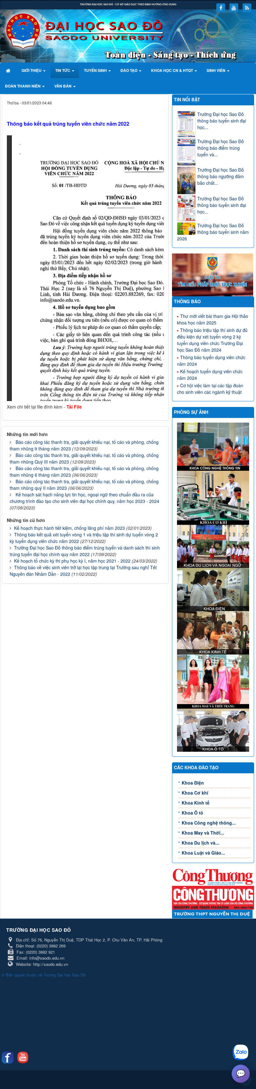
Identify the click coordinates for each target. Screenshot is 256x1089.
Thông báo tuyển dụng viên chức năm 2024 (211, 360)
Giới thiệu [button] (32, 70)
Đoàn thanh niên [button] (23, 86)
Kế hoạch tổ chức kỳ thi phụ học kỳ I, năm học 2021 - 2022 (72, 561)
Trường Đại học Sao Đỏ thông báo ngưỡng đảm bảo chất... (220, 176)
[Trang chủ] (9, 70)
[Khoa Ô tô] (214, 729)
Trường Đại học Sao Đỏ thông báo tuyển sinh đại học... (221, 120)
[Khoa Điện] (214, 589)
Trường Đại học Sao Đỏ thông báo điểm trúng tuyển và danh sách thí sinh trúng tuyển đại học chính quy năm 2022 (85, 550)
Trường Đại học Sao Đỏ (64, 975)
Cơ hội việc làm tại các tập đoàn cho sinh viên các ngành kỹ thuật (210, 388)
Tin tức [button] (63, 70)
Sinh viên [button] (216, 70)
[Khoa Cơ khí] (214, 497)
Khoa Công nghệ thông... (209, 823)
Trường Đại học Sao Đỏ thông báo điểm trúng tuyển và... (220, 148)
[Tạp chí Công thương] (213, 897)
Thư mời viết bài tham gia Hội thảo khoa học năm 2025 (212, 319)
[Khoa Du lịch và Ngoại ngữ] (214, 546)
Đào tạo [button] (129, 70)
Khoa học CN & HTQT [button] (172, 70)
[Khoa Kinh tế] (214, 632)
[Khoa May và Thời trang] (214, 681)
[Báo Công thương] (213, 876)
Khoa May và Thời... (203, 833)
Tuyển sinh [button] (96, 70)
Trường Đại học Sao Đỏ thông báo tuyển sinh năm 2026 (213, 232)
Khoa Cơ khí (195, 793)
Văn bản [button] (63, 86)
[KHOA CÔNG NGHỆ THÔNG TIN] (214, 446)
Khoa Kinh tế (195, 803)
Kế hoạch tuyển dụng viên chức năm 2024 (210, 374)
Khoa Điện (193, 783)
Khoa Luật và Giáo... (203, 853)
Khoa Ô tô (192, 813)
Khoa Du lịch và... (200, 843)
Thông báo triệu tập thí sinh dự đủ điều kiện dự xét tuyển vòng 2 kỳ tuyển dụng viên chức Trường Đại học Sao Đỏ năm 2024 (212, 340)
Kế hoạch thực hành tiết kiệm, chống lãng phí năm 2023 (69, 528)
